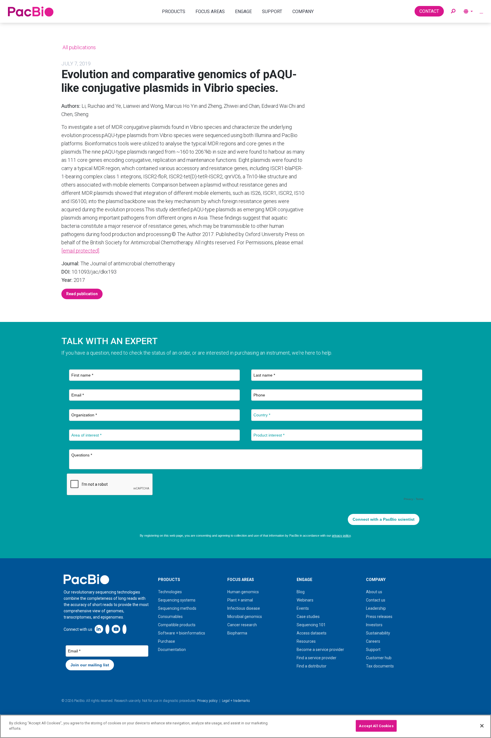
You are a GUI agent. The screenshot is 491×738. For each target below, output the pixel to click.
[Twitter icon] (107, 629)
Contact (429, 11)
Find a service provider (316, 658)
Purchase (166, 641)
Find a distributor (311, 666)
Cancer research (242, 625)
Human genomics (243, 592)
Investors (374, 625)
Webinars (305, 600)
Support (373, 649)
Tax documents (380, 666)
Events (303, 608)
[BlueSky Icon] (124, 629)
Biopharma (237, 633)
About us (374, 592)
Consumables (170, 616)
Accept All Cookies (376, 726)
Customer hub (379, 658)
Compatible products (176, 625)
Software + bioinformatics (181, 633)
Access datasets (311, 633)
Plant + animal (240, 600)
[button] (453, 11)
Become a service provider (320, 649)
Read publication (82, 294)
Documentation (172, 649)
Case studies (308, 616)
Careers (373, 641)
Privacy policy (207, 701)
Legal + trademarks (236, 701)
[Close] (482, 726)
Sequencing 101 (311, 625)
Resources (306, 641)
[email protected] (80, 251)
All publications (78, 47)
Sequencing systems (176, 600)
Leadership (376, 608)
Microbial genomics (244, 616)
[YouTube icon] (116, 629)
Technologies (170, 592)
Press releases (379, 616)
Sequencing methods (177, 608)
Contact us (375, 600)
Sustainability (378, 633)
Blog (301, 592)
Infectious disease (243, 608)
